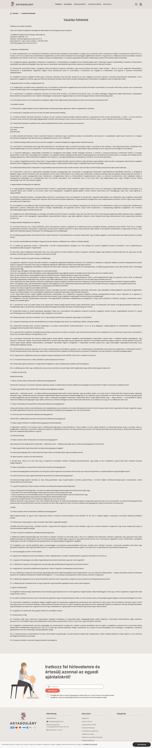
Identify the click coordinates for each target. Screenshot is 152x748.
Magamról (68, 4)
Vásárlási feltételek (28, 13)
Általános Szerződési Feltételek (92, 737)
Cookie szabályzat (88, 740)
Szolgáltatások (94, 4)
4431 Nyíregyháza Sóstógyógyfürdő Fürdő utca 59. (58, 726)
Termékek (58, 4)
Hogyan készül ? (80, 4)
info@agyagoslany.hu (56, 721)
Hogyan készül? (87, 721)
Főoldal (15, 13)
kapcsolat (107, 4)
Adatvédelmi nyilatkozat (90, 731)
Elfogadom (142, 744)
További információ (89, 744)
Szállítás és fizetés (88, 734)
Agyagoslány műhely (89, 725)
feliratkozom (52, 691)
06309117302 (52, 718)
